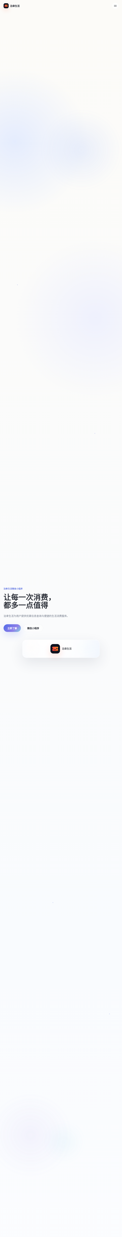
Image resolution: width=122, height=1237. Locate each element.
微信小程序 (33, 628)
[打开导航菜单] (115, 6)
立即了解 (12, 628)
